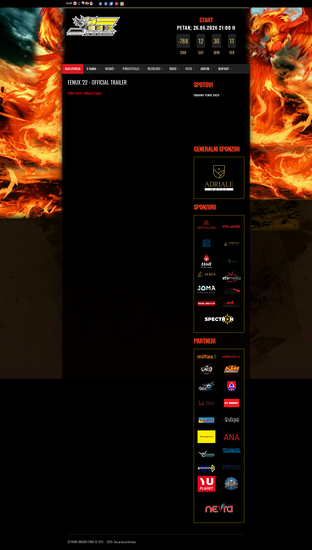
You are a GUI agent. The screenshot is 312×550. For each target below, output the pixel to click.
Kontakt (223, 69)
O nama (91, 69)
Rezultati (154, 69)
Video (173, 69)
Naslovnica (73, 69)
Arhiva (205, 69)
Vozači (109, 69)
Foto (188, 69)
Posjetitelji (131, 69)
